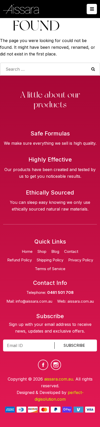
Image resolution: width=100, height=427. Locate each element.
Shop (41, 251)
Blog (55, 251)
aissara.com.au (80, 301)
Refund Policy (19, 259)
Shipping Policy (50, 259)
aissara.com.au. (59, 379)
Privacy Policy (80, 259)
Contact (71, 251)
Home (27, 251)
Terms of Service (50, 268)
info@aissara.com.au (34, 301)
